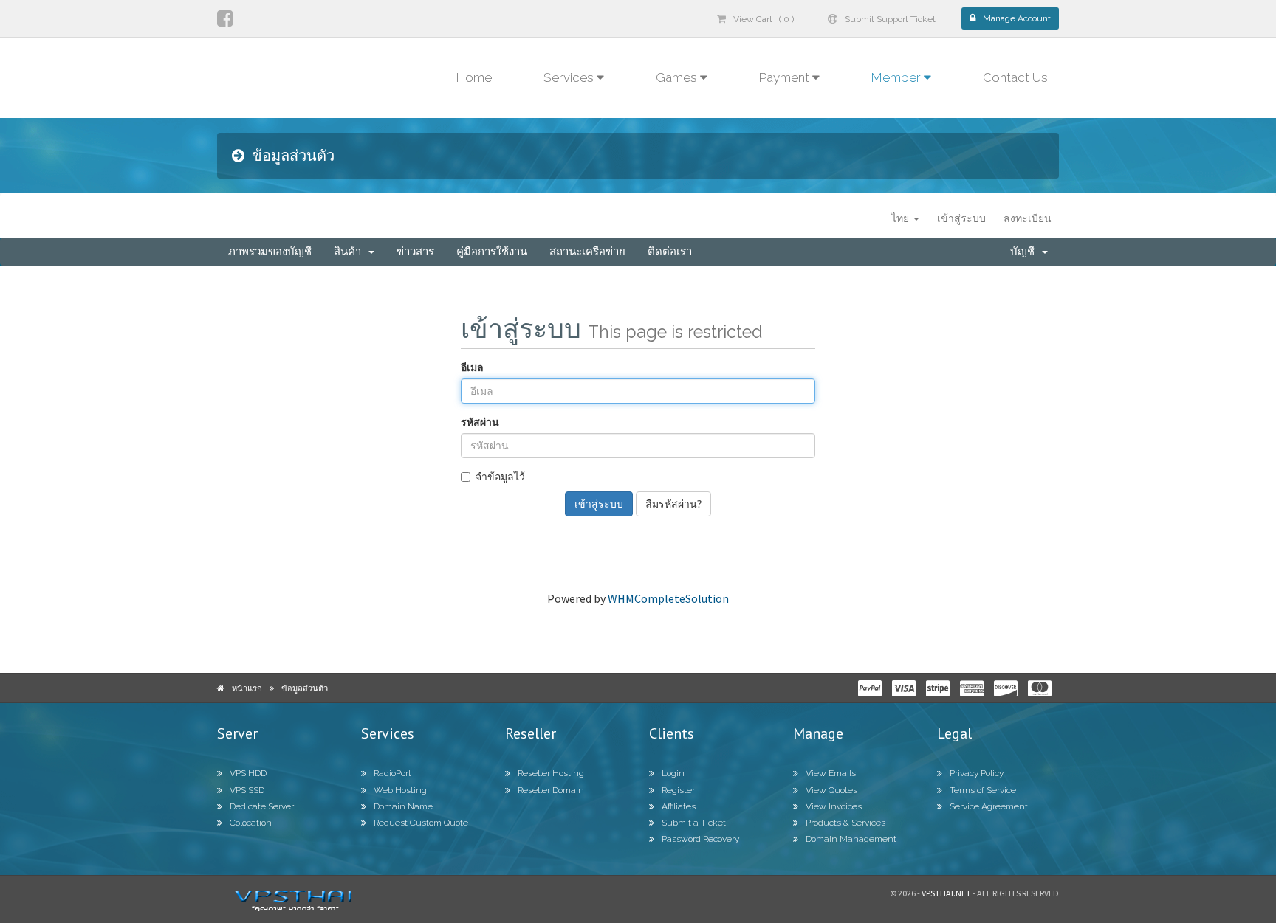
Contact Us (1015, 77)
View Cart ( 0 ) (763, 19)
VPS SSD (247, 790)
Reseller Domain (551, 790)
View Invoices (834, 806)
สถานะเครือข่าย (587, 251)
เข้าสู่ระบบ (961, 218)
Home (474, 77)
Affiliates (679, 806)
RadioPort (392, 773)
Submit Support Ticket (890, 19)
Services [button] (570, 77)
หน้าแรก (247, 688)
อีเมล (472, 367)
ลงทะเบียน (1028, 218)
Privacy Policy (977, 773)
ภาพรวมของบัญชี (270, 251)
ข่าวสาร (415, 251)
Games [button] (678, 77)
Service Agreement (989, 806)
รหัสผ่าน (480, 422)
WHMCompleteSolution (668, 598)
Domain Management (851, 839)
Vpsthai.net (946, 893)
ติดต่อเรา (670, 251)
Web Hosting (400, 790)
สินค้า (350, 251)
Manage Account (1017, 18)
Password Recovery (700, 839)
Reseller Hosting (551, 773)
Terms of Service (983, 790)
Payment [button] (785, 77)
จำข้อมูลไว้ (500, 476)
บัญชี (1025, 251)
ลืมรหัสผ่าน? (673, 504)
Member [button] (897, 77)
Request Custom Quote (421, 822)
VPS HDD (248, 773)
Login (673, 773)
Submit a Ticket (694, 822)
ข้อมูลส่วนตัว (304, 688)
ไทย (901, 218)
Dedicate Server (262, 806)
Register (678, 790)
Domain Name (403, 806)
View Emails (831, 773)
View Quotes (831, 790)
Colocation (251, 822)
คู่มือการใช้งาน (491, 251)
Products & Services (845, 822)
